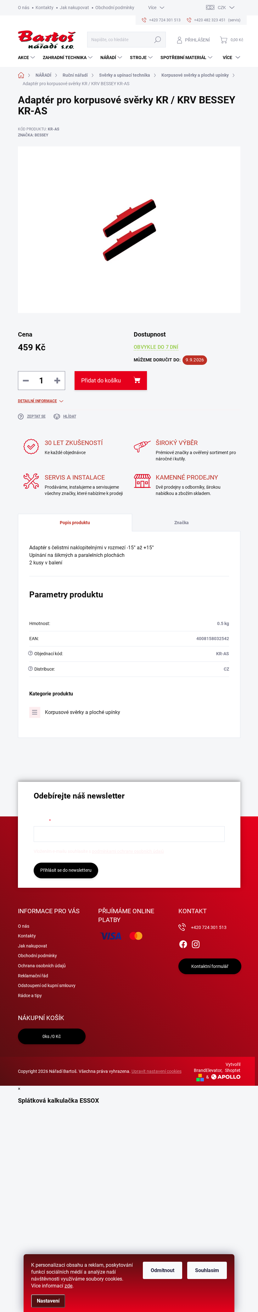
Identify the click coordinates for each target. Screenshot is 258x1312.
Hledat (157, 39)
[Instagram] (195, 943)
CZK (222, 7)
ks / (51, 1036)
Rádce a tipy (30, 995)
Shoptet (232, 1070)
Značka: (33, 135)
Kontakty (44, 7)
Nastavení (48, 1301)
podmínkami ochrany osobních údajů (128, 851)
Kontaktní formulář (209, 966)
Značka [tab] (181, 522)
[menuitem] (27, 57)
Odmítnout (162, 1270)
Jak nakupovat (74, 7)
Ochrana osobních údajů (42, 965)
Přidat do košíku (101, 380)
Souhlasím (207, 1270)
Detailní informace (37, 401)
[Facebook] (183, 943)
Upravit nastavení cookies (157, 1071)
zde (68, 1286)
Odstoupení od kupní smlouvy (47, 985)
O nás (23, 7)
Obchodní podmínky (114, 7)
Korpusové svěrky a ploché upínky (82, 712)
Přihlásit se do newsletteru (66, 870)
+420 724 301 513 (209, 927)
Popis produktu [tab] (75, 522)
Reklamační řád (33, 975)
